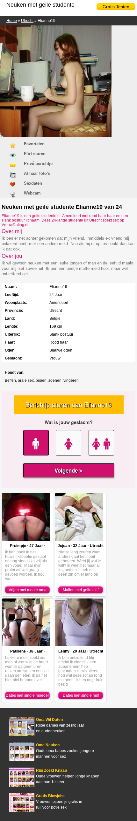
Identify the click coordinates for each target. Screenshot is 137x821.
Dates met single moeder (27, 695)
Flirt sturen (35, 153)
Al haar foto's (37, 173)
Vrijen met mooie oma (28, 590)
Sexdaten (33, 183)
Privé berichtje (38, 163)
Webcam (32, 193)
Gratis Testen (116, 6)
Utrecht (27, 20)
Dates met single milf (81, 695)
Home (11, 20)
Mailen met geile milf (80, 590)
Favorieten (34, 143)
